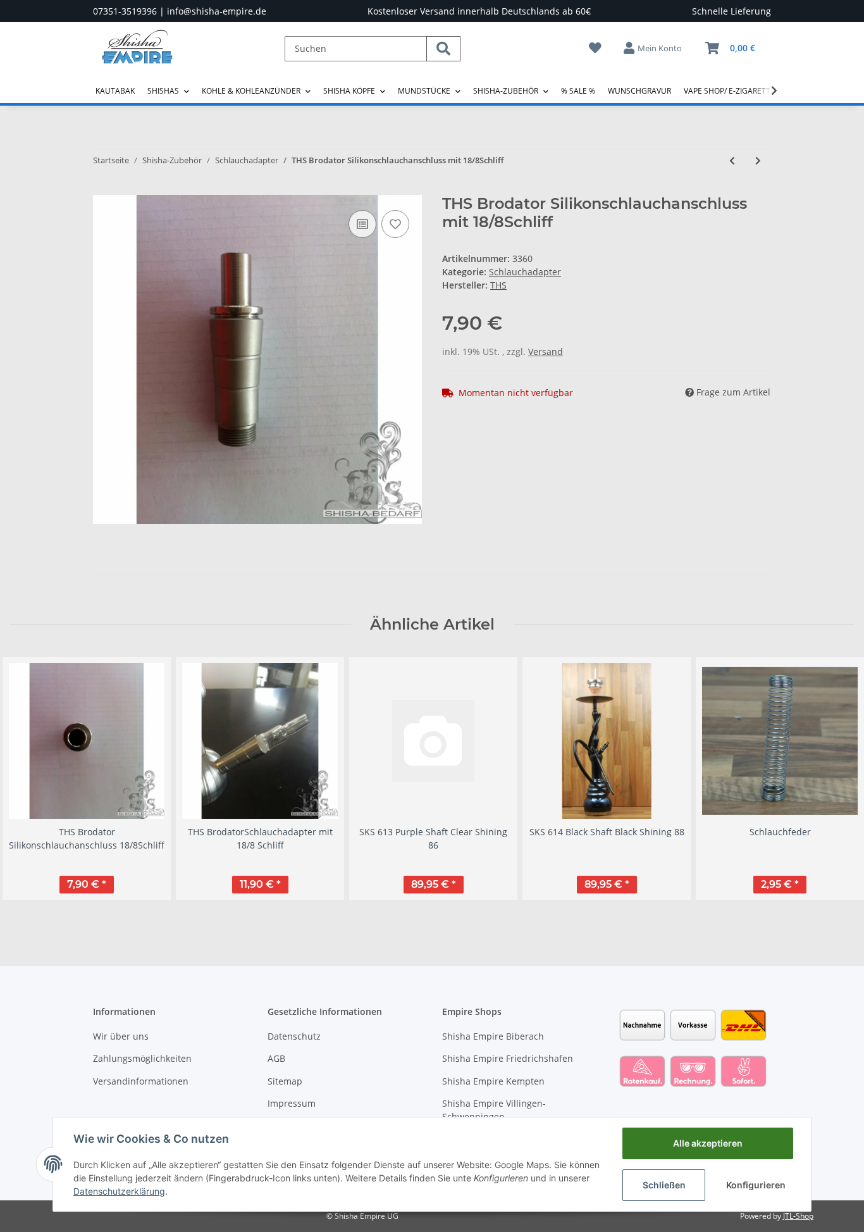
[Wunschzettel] (595, 48)
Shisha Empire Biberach (493, 1036)
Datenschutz (294, 1036)
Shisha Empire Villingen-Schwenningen (494, 1110)
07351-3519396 (125, 11)
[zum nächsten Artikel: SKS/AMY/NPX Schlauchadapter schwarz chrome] (758, 160)
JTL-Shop (798, 1215)
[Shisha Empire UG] (137, 56)
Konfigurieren (756, 1184)
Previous (31, 785)
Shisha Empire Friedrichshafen (507, 1058)
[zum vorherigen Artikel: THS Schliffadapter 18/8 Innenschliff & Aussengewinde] (732, 160)
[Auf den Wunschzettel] (395, 224)
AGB (276, 1058)
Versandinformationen (140, 1081)
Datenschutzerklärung (119, 1191)
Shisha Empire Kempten (493, 1081)
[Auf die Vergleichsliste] (362, 224)
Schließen (664, 1184)
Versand (545, 351)
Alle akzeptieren (708, 1143)
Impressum (292, 1103)
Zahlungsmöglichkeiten (142, 1058)
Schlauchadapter (525, 272)
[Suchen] (443, 48)
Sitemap (285, 1081)
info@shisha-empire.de (216, 11)
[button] (653, 48)
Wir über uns (121, 1036)
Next (833, 785)
